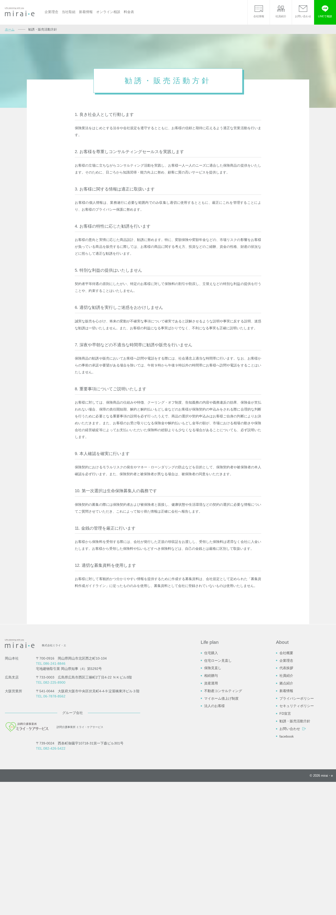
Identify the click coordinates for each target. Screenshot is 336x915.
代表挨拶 (286, 668)
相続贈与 (211, 676)
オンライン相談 (108, 12)
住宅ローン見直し (218, 661)
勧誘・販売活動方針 (294, 721)
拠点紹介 (286, 683)
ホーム (10, 29)
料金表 (129, 12)
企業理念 (51, 12)
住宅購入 (211, 653)
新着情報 (86, 12)
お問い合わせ (289, 729)
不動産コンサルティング (223, 691)
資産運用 (211, 683)
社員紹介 (286, 676)
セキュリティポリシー (296, 706)
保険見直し (212, 668)
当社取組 (69, 12)
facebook (286, 736)
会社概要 (286, 653)
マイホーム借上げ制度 (221, 698)
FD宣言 (285, 713)
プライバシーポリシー (296, 698)
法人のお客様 (214, 706)
